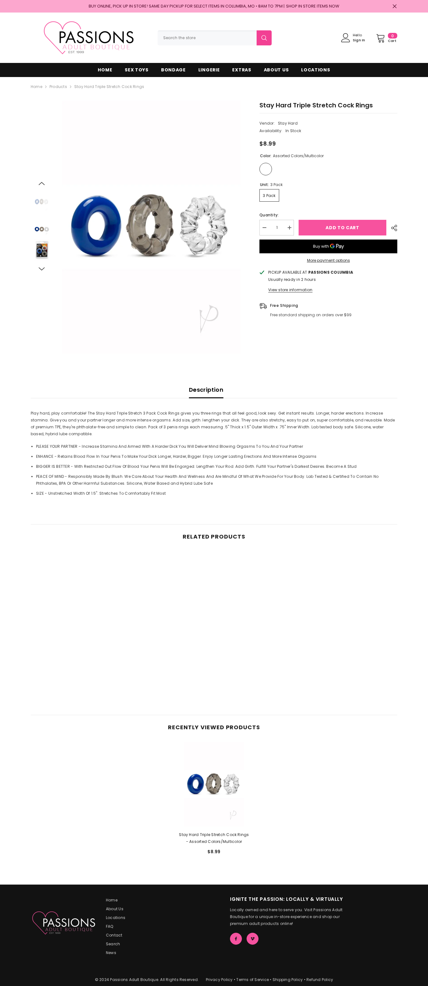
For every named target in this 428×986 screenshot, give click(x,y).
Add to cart (342, 228)
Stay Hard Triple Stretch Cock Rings (214, 838)
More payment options (328, 260)
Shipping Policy (288, 979)
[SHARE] (391, 227)
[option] (151, 227)
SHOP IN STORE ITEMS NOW (312, 6)
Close (394, 6)
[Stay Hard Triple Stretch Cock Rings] (214, 784)
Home (36, 86)
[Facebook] (236, 939)
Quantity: (269, 215)
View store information (290, 289)
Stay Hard (288, 123)
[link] (73, 672)
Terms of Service (252, 979)
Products (58, 86)
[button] (41, 183)
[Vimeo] (252, 939)
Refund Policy (319, 979)
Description (206, 390)
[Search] (215, 37)
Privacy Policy (219, 979)
